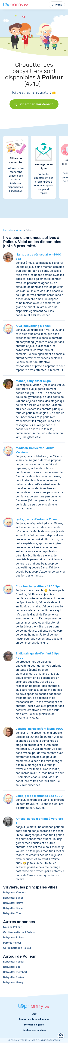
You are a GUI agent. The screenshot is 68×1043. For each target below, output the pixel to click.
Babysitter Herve (13, 902)
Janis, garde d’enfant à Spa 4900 (39, 795)
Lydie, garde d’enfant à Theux (37, 519)
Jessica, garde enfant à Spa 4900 (39, 728)
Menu (59, 4)
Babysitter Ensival (13, 977)
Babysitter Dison (13, 908)
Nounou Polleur (12, 927)
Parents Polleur (12, 942)
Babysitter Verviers (14, 892)
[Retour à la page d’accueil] (15, 5)
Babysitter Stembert (15, 972)
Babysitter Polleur (13, 937)
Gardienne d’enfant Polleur (19, 932)
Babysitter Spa (12, 966)
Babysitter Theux (13, 913)
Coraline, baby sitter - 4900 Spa (38, 586)
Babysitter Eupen (13, 897)
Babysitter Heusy (13, 982)
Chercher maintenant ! (37, 104)
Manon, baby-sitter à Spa (33, 381)
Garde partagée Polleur (17, 947)
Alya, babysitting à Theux (33, 325)
